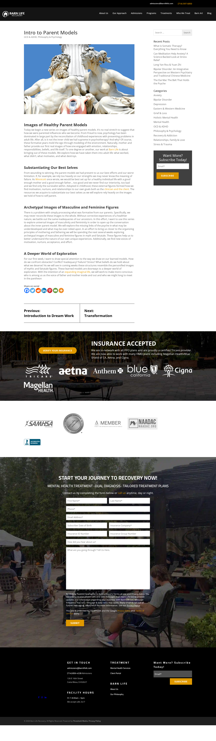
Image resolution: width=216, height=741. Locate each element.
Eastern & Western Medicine (169, 108)
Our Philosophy (117, 694)
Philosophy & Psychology (50, 37)
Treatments (166, 13)
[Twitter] (32, 290)
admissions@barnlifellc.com (161, 3)
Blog (209, 13)
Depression (160, 104)
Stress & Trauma (163, 144)
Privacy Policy (133, 605)
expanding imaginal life (77, 272)
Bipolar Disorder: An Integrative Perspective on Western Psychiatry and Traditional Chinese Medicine (173, 72)
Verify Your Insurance (57, 350)
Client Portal (115, 673)
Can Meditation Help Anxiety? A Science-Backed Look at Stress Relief (171, 57)
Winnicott (40, 179)
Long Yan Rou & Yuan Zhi (167, 64)
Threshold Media (80, 721)
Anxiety (158, 95)
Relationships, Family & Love (169, 140)
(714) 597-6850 (185, 3)
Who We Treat (183, 13)
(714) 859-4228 (74, 673)
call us (122, 493)
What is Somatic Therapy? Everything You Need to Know (170, 47)
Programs (151, 13)
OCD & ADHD (30, 37)
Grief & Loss (160, 113)
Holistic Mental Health (166, 117)
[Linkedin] (44, 290)
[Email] (55, 290)
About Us (103, 13)
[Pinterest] (49, 290)
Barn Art (199, 13)
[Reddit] (38, 290)
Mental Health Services (120, 668)
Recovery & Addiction (165, 135)
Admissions (136, 13)
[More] (61, 290)
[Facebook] (26, 290)
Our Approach (120, 13)
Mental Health (161, 122)
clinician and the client (116, 189)
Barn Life (113, 149)
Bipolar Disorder (163, 99)
